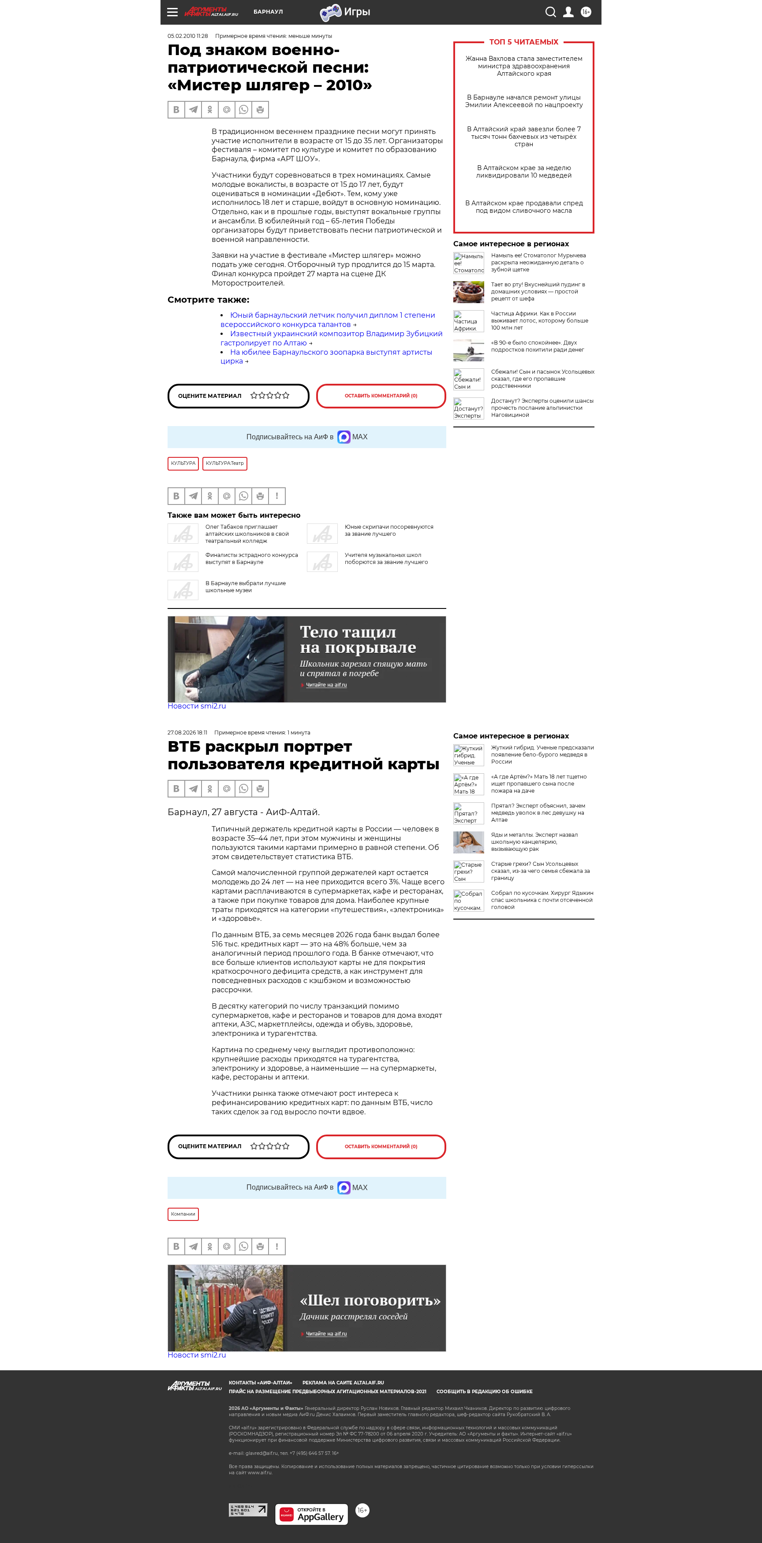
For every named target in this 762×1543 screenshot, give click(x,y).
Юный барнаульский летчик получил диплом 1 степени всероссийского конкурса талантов (327, 320)
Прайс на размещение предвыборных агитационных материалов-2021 (327, 1392)
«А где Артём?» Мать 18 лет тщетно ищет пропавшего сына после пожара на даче (539, 783)
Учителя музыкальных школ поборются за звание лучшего (386, 558)
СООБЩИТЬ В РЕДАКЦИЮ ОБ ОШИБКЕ (485, 1392)
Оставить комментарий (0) (381, 396)
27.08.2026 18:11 (187, 732)
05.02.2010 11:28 (188, 36)
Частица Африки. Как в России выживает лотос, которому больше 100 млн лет (539, 320)
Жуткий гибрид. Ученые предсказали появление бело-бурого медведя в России (542, 754)
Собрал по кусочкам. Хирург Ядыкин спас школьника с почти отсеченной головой (542, 900)
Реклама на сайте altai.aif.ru (343, 1383)
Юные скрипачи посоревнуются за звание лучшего (389, 530)
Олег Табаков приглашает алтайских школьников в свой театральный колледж (247, 533)
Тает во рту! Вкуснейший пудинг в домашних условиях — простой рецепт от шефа (538, 291)
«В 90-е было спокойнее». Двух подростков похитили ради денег (537, 346)
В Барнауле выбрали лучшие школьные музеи (245, 586)
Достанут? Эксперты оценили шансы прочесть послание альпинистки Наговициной (542, 407)
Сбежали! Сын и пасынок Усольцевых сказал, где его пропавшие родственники (542, 378)
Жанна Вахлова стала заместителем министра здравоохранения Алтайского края (524, 66)
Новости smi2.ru (197, 706)
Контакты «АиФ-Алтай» (260, 1383)
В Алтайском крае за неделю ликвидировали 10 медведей (524, 171)
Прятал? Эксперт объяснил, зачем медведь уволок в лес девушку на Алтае (538, 812)
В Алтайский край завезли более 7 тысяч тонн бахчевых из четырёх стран (524, 137)
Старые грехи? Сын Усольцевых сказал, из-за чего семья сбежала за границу (540, 871)
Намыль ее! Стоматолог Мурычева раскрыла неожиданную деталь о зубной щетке (538, 262)
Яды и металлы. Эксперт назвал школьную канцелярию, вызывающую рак (534, 841)
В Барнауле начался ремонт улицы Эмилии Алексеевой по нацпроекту (524, 101)
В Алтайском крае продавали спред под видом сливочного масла (524, 207)
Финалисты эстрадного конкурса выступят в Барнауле (251, 558)
